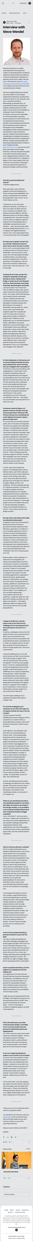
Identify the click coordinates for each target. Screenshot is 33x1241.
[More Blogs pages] (13, 1212)
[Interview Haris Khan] (16, 1160)
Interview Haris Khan (11, 1172)
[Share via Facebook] (4, 1137)
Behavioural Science (14, 13)
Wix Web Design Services (15, 1237)
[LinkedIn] (16, 1230)
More (24, 13)
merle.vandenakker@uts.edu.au (16, 1227)
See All (28, 1149)
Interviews (5, 1131)
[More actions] (29, 22)
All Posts (4, 13)
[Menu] (3, 3)
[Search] (13, 3)
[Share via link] (15, 1137)
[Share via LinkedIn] (11, 1137)
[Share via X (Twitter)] (7, 1137)
